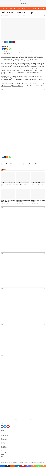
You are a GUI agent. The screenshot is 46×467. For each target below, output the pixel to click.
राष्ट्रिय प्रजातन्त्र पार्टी (41, 8)
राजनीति (18, 8)
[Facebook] (3, 49)
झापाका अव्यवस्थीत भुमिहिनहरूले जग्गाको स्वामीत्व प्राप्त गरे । (23, 201)
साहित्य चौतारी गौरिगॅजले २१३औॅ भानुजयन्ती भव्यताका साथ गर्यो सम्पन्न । (8, 201)
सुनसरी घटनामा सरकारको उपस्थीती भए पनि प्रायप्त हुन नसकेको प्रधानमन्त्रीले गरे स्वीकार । (8, 184)
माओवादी (28, 8)
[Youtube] (8, 426)
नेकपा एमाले (23, 8)
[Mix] (7, 49)
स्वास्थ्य (11, 8)
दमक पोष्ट (6, 15)
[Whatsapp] (10, 49)
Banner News (20, 15)
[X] (5, 49)
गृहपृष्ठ (3, 8)
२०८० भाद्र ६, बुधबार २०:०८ (13, 15)
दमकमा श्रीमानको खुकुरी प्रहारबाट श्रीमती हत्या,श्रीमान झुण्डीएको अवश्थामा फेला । (22, 183)
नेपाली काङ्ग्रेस (34, 8)
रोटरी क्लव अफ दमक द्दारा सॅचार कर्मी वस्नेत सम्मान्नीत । (38, 201)
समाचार (7, 8)
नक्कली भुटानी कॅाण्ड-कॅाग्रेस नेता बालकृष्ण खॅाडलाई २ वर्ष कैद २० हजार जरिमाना (38, 183)
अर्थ (14, 8)
